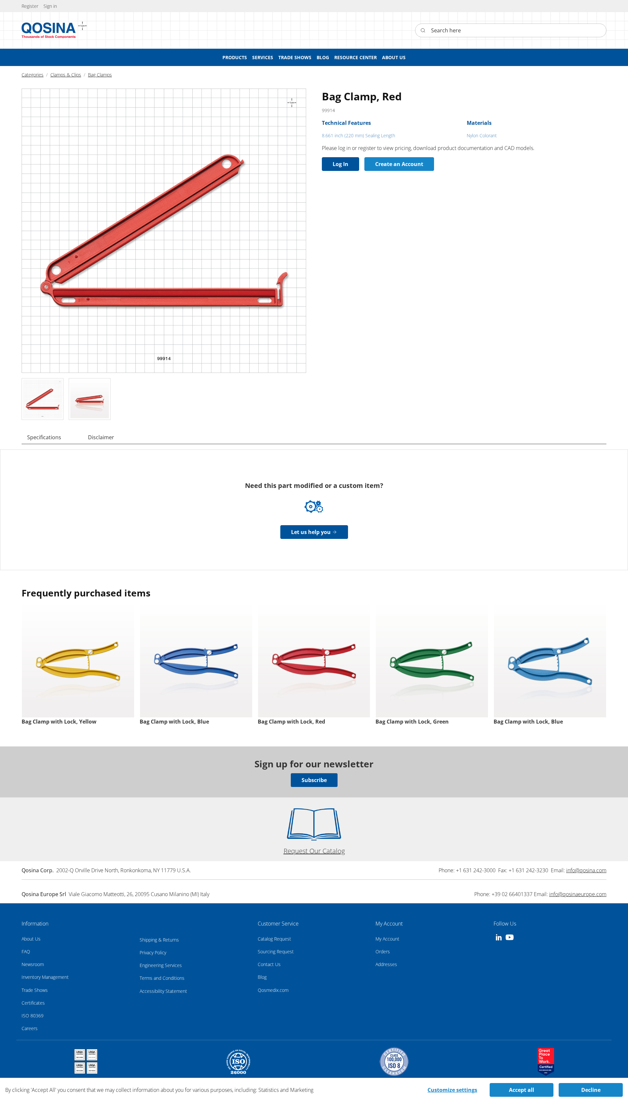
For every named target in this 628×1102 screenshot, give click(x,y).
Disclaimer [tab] (101, 437)
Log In (340, 164)
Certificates (33, 1003)
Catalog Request (274, 939)
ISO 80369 (33, 1015)
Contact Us (269, 964)
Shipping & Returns (159, 940)
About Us (31, 939)
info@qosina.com (586, 870)
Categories (33, 75)
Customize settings (452, 1090)
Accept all (521, 1090)
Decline (591, 1090)
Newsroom (33, 964)
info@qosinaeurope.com (577, 894)
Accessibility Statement (163, 991)
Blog (262, 977)
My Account (387, 939)
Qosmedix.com (273, 990)
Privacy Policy (153, 952)
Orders (382, 951)
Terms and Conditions (162, 978)
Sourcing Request (276, 951)
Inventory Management (45, 977)
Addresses (386, 964)
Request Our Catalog (314, 850)
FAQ (26, 951)
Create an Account (399, 164)
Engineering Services (161, 965)
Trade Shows (35, 990)
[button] (50, 6)
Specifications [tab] (44, 437)
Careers (30, 1028)
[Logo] (49, 30)
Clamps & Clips (65, 75)
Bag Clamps (100, 75)
